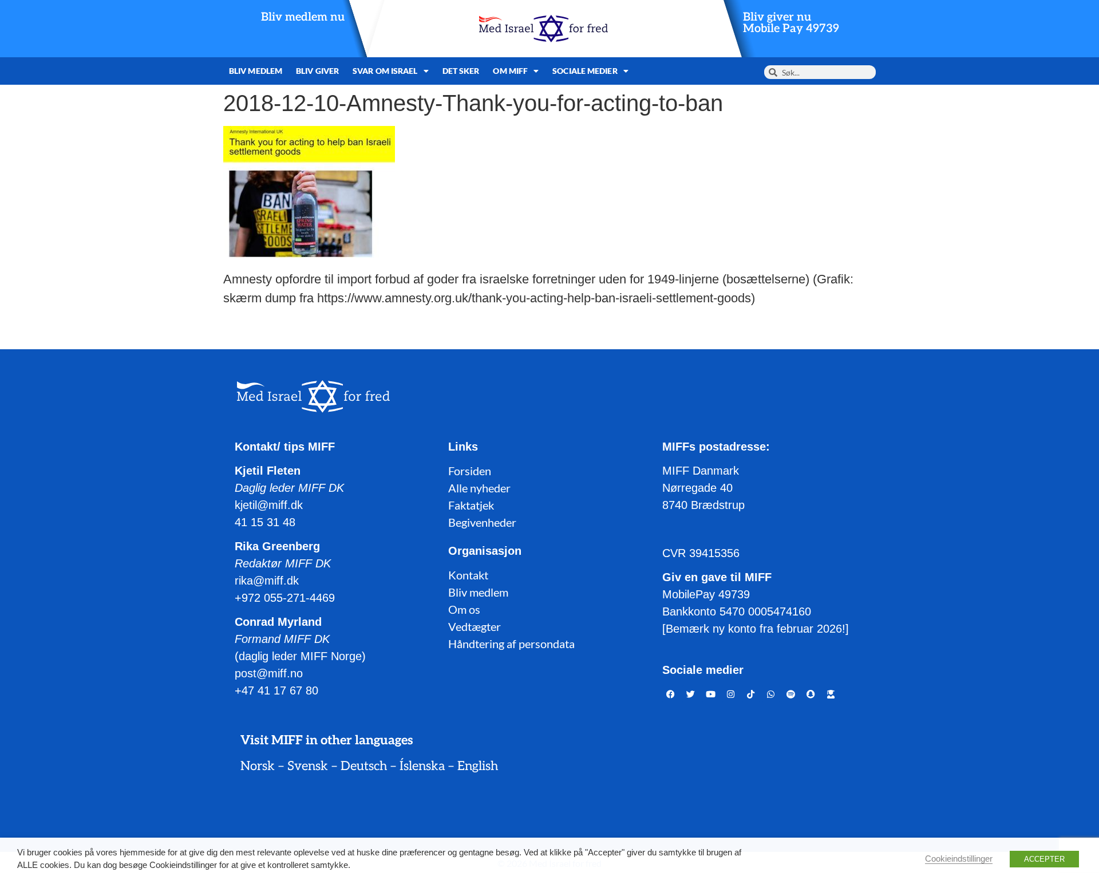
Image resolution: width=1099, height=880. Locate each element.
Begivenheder (482, 522)
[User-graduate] (831, 694)
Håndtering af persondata (511, 643)
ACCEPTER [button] (1044, 859)
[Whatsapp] (771, 694)
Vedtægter (474, 626)
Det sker (461, 71)
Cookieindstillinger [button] (959, 858)
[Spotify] (791, 694)
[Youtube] (711, 694)
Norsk (257, 766)
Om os (464, 609)
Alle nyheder (479, 488)
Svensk (307, 766)
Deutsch (364, 766)
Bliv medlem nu (303, 17)
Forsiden (469, 471)
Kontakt (468, 575)
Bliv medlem (255, 71)
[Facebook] (670, 694)
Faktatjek (471, 505)
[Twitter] (690, 694)
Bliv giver (317, 71)
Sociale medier (584, 71)
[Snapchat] (811, 694)
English (477, 766)
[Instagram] (731, 694)
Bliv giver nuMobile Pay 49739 (791, 22)
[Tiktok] (751, 694)
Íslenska (422, 766)
